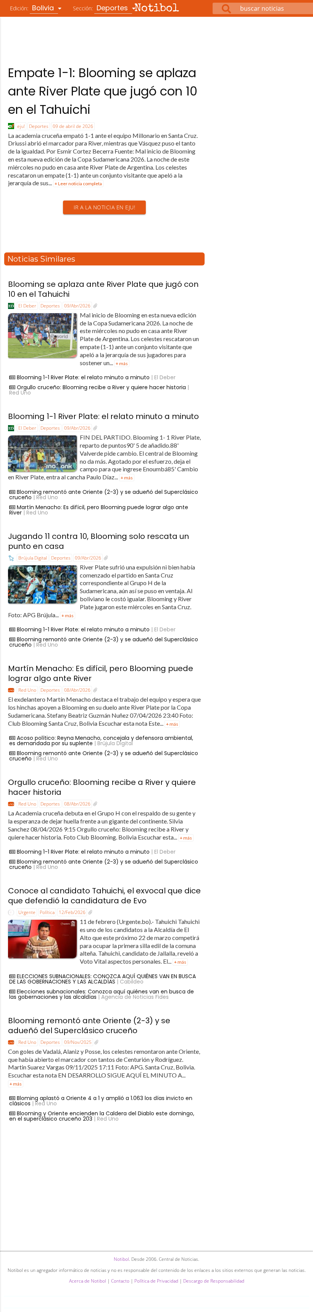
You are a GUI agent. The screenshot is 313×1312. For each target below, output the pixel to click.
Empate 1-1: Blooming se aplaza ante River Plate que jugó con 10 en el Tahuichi (102, 91)
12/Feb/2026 (72, 912)
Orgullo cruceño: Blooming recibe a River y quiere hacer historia (101, 387)
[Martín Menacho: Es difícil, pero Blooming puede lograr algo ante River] (95, 690)
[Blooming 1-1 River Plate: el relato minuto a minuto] (95, 428)
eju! (21, 126)
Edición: (33, 8)
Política (47, 912)
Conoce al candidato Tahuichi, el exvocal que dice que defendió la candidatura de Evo (104, 895)
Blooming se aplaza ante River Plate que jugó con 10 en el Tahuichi (103, 289)
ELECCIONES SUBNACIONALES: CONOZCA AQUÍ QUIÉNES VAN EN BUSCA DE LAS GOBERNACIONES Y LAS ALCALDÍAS (102, 978)
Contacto (120, 1281)
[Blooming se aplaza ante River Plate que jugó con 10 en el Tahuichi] (95, 306)
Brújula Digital (32, 558)
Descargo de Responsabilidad (213, 1281)
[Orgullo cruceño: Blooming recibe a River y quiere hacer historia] (95, 804)
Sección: (101, 8)
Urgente (26, 912)
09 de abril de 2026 (73, 126)
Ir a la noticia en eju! (105, 207)
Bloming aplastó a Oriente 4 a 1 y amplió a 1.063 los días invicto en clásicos (100, 1100)
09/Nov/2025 (78, 1042)
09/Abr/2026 (77, 306)
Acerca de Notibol (87, 1281)
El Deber (27, 306)
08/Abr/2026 (77, 690)
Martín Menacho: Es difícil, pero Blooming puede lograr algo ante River (98, 509)
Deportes (38, 126)
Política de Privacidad (156, 1281)
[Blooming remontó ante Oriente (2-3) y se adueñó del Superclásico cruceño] (96, 1042)
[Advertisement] (156, 38)
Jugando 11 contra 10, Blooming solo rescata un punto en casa (98, 541)
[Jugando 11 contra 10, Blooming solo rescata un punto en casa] (106, 558)
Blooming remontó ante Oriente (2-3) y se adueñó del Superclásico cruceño (103, 494)
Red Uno (27, 690)
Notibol (156, 9)
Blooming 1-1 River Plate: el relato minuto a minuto (83, 377)
